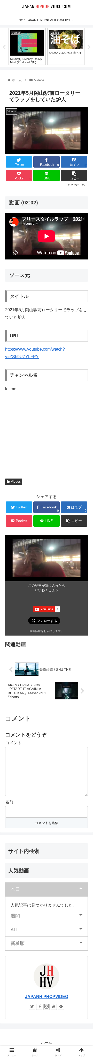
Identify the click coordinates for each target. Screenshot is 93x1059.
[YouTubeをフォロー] (54, 1007)
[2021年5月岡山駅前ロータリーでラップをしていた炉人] (57, 915)
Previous (3, 47)
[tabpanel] (42, 46)
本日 (15, 889)
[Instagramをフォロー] (46, 1007)
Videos (16, 481)
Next (89, 47)
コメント (13, 743)
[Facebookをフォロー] (39, 1007)
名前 (9, 802)
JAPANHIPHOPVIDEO (46, 996)
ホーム (46, 1042)
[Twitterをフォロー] (32, 1007)
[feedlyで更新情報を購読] (61, 1007)
